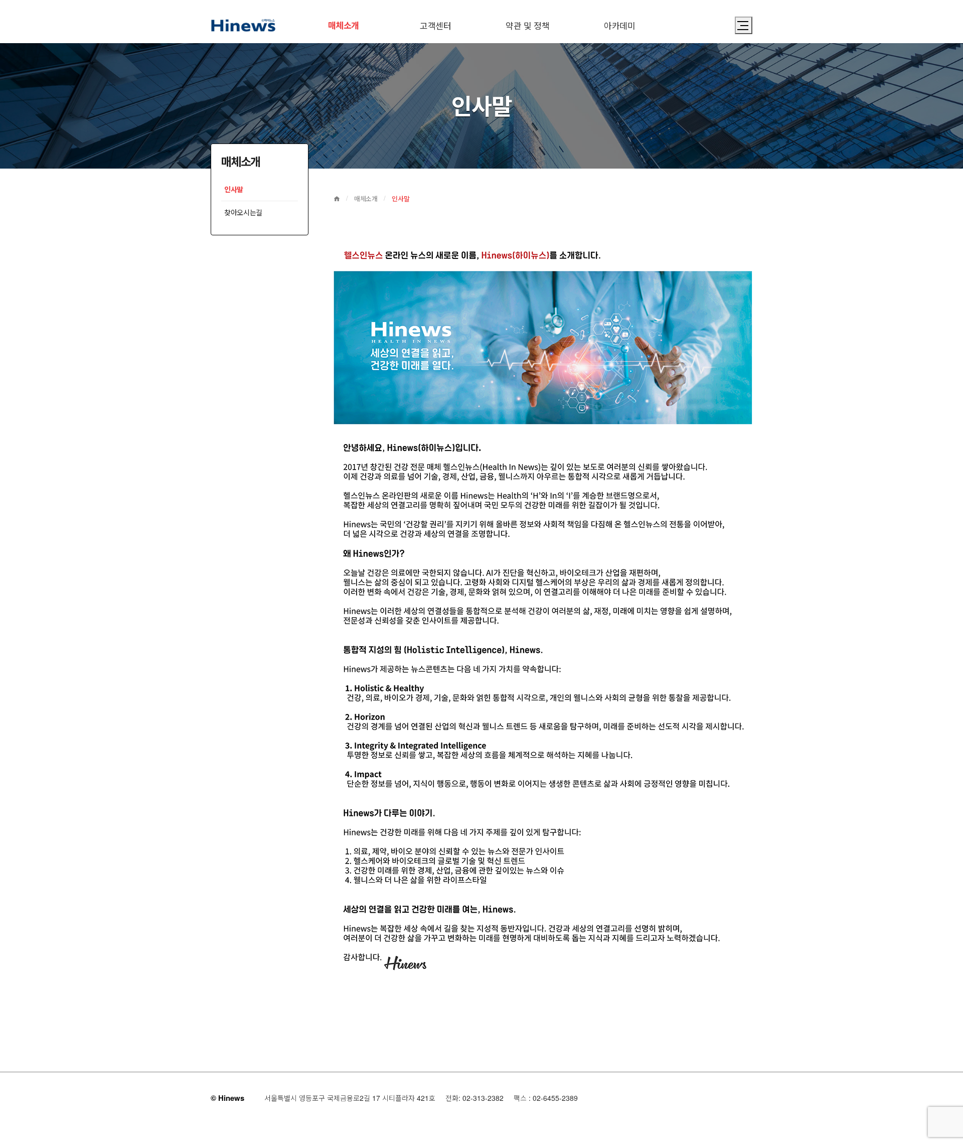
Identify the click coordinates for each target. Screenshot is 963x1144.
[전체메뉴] (743, 25)
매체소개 (343, 25)
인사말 (233, 189)
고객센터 (435, 25)
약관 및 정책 (527, 25)
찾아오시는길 (243, 212)
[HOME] (337, 198)
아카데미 (619, 25)
